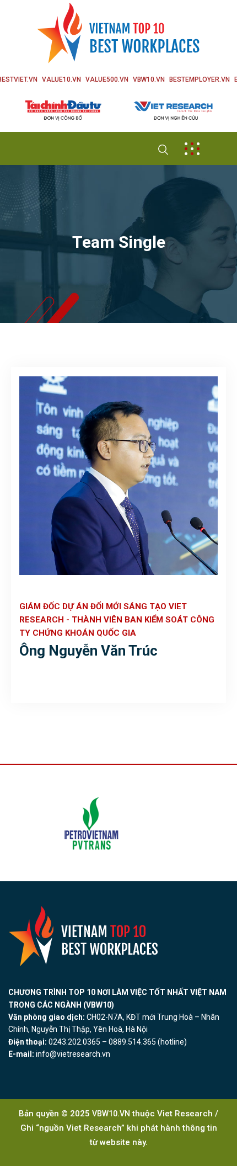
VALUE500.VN (106, 79)
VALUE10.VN (61, 79)
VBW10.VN (149, 79)
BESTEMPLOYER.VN (199, 79)
